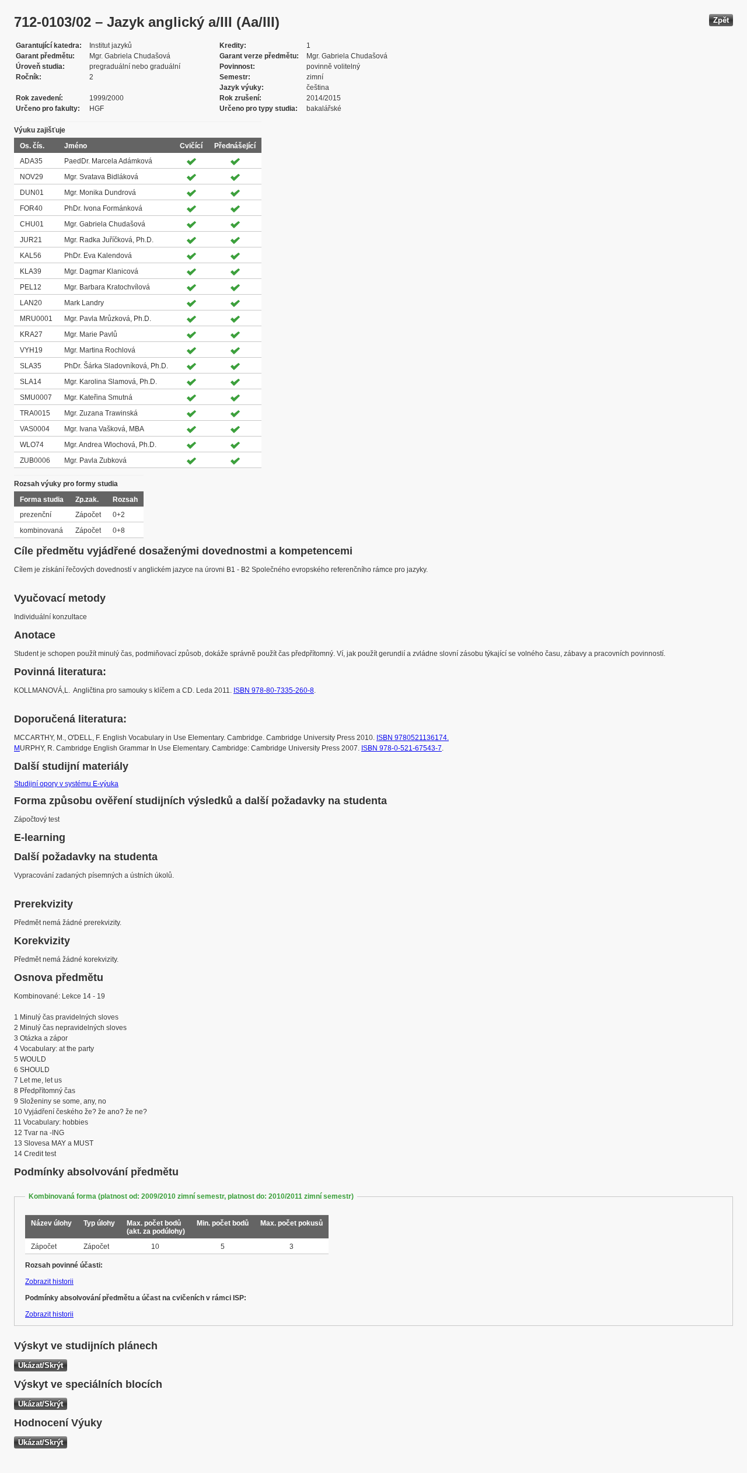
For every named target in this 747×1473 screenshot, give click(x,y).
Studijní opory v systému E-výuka (66, 784)
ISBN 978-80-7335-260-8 (273, 690)
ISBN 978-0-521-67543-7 (401, 748)
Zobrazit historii (49, 1281)
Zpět (721, 20)
